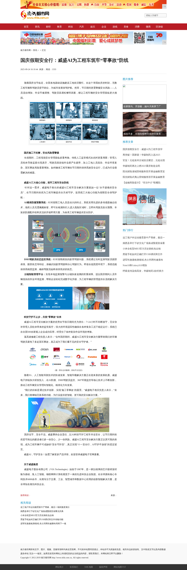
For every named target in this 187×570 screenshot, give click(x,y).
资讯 (37, 26)
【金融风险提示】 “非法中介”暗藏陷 (141, 182)
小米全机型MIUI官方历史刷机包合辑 (37, 515)
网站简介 (59, 567)
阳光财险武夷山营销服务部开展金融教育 (144, 177)
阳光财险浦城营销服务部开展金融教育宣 (144, 171)
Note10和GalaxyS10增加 (135, 265)
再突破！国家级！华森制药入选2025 (141, 155)
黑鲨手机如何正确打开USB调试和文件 (142, 254)
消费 (137, 26)
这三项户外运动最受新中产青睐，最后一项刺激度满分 (45, 507)
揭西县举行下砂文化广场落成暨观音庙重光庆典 (41, 511)
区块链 (159, 26)
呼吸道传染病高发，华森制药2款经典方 (143, 271)
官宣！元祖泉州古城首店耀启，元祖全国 (144, 160)
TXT (124, 567)
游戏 (115, 26)
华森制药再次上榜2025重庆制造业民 (141, 166)
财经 (48, 26)
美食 (126, 26)
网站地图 (118, 567)
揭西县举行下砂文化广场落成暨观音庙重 (144, 243)
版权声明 (103, 567)
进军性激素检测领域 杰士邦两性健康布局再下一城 (43, 523)
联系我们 (74, 567)
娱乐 (92, 26)
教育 (59, 26)
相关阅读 (25, 502)
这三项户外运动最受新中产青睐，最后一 (144, 237)
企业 (104, 26)
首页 (26, 26)
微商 (148, 26)
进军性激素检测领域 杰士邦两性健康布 (143, 260)
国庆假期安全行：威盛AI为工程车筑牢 (143, 149)
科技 (70, 26)
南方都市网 (25, 50)
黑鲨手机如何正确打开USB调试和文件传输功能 (41, 519)
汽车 (81, 26)
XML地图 (88, 567)
